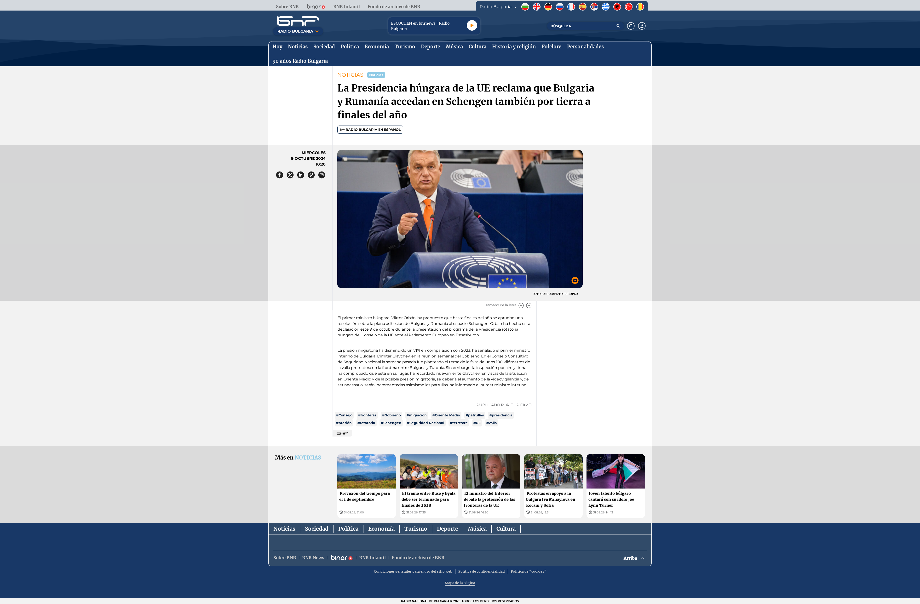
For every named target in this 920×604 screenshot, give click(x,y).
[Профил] (642, 26)
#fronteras (367, 415)
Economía (381, 528)
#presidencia (500, 415)
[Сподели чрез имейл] (322, 175)
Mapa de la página (460, 583)
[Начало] (298, 21)
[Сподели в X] (290, 175)
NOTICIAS (350, 75)
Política (348, 528)
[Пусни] (472, 25)
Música (477, 528)
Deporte (447, 528)
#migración (417, 415)
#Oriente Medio (446, 415)
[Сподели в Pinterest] (311, 175)
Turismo (415, 528)
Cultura (506, 528)
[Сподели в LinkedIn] (301, 175)
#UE (477, 423)
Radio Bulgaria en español (373, 129)
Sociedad (316, 528)
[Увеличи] (521, 305)
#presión (344, 423)
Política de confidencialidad (481, 571)
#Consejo (344, 415)
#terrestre (459, 423)
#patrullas (475, 415)
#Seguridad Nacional (425, 423)
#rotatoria (366, 423)
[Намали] (529, 305)
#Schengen (391, 423)
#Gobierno (391, 415)
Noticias (284, 528)
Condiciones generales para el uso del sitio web (413, 571)
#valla (491, 423)
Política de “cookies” (528, 571)
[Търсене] (618, 26)
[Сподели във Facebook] (279, 175)
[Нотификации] (631, 26)
